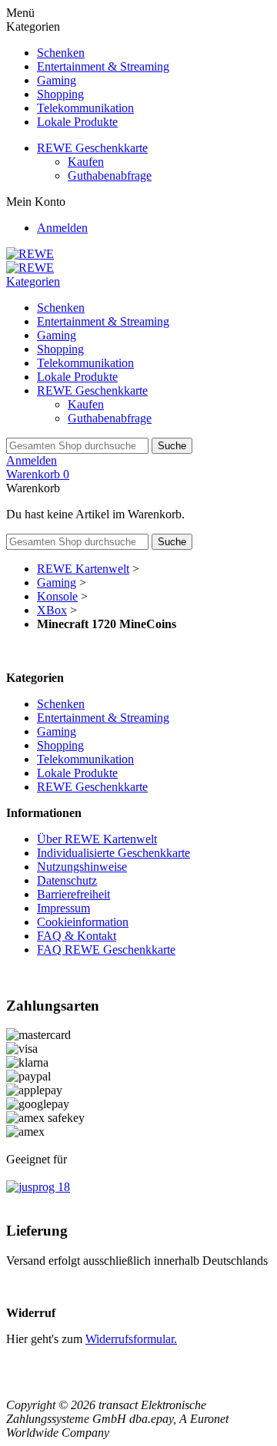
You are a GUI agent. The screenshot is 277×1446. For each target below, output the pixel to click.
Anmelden (62, 227)
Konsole (57, 596)
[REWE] (30, 253)
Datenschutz (67, 880)
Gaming (56, 80)
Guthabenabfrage (110, 175)
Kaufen (86, 161)
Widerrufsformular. (131, 1338)
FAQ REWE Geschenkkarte (106, 949)
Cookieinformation (82, 921)
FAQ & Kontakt (76, 935)
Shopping (60, 94)
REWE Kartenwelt (83, 568)
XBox (52, 610)
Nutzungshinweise (82, 866)
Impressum (63, 908)
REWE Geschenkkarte (92, 147)
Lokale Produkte (77, 121)
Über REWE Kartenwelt (97, 838)
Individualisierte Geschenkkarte (113, 852)
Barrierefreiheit (73, 894)
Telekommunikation (85, 107)
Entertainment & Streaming (103, 66)
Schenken (61, 52)
